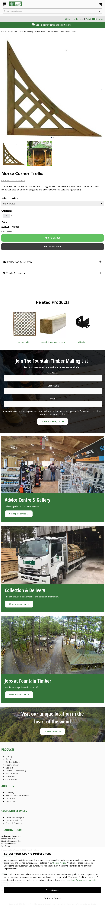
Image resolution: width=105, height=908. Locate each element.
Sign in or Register (75, 19)
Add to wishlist (52, 246)
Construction (11, 779)
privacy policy (59, 414)
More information (18, 604)
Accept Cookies (52, 890)
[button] (101, 88)
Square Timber (11, 765)
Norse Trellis (24, 342)
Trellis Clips (81, 342)
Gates (8, 759)
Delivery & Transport (14, 817)
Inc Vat (101, 19)
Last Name (53, 385)
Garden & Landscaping (15, 770)
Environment (11, 801)
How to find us (52, 731)
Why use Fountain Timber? (17, 795)
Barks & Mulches (13, 773)
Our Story (9, 792)
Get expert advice (18, 513)
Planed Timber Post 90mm (53, 342)
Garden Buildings (12, 762)
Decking (9, 767)
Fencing (8, 756)
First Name (53, 373)
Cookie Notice (59, 863)
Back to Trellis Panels (13, 180)
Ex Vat (88, 19)
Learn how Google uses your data (81, 880)
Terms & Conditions (14, 823)
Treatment (10, 798)
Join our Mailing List (51, 421)
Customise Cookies (52, 898)
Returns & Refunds (13, 820)
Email (53, 398)
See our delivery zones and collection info (53, 25)
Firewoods (10, 776)
